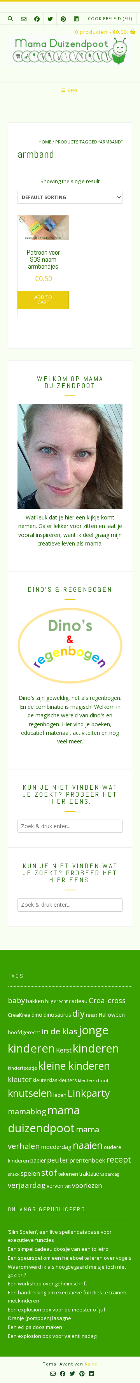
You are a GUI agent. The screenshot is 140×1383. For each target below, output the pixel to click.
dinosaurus (57, 1014)
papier (38, 1160)
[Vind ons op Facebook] (37, 19)
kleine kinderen (74, 1065)
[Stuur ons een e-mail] (23, 19)
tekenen (68, 1173)
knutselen (30, 1093)
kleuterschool (93, 1080)
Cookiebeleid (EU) (110, 18)
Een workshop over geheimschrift (47, 1283)
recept (118, 1159)
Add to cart (43, 300)
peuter (57, 1160)
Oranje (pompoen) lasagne (39, 1318)
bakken (35, 1001)
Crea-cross (107, 1000)
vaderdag (109, 1174)
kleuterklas (45, 1080)
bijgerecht (56, 1001)
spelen (30, 1173)
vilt (68, 1186)
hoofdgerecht (24, 1032)
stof (49, 1172)
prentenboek (87, 1160)
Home (44, 142)
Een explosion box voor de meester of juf (56, 1309)
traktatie (89, 1173)
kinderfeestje (22, 1068)
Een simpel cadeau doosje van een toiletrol (59, 1248)
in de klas (59, 1031)
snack (13, 1174)
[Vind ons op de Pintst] (63, 19)
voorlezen (87, 1185)
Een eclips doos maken (35, 1327)
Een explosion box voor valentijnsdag (52, 1335)
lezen (59, 1094)
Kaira (91, 1364)
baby (16, 1000)
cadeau (78, 1001)
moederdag (56, 1146)
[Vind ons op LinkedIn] (76, 19)
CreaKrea (19, 1014)
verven (55, 1185)
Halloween (111, 1014)
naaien (88, 1145)
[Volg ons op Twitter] (50, 19)
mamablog (27, 1111)
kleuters (67, 1080)
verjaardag (27, 1185)
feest (91, 1015)
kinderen (96, 1048)
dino (37, 1014)
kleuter (20, 1079)
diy (78, 1013)
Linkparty (89, 1093)
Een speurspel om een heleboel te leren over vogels (69, 1257)
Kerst (64, 1050)
